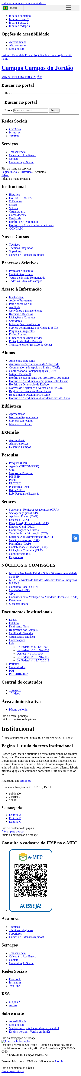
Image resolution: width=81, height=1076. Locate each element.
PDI (11, 670)
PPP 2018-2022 (18, 674)
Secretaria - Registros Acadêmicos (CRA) (34, 509)
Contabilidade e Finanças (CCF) (28, 547)
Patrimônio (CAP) (20, 543)
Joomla (59, 1061)
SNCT (13, 469)
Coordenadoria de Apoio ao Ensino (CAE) (34, 367)
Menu (5, 175)
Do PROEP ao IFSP (21, 198)
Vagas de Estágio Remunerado (27, 277)
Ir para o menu (19, 19)
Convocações (17, 640)
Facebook (15, 979)
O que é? (14, 1002)
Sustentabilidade (18, 603)
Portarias (14, 663)
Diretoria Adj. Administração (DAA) (31, 536)
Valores (13, 208)
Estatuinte (15, 600)
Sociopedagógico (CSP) (23, 513)
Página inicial (10, 171)
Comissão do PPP (19, 590)
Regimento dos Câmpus (23, 629)
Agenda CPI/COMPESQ (24, 466)
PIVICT (14, 480)
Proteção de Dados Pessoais (25, 341)
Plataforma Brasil (19, 486)
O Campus (15, 201)
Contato (13, 158)
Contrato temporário (21, 274)
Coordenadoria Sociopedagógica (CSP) (32, 370)
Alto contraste (17, 45)
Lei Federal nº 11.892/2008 (33, 650)
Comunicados (17, 667)
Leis (11, 643)
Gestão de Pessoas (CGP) (24, 540)
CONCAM (16, 228)
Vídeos (15, 693)
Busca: (9, 110)
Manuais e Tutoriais (20, 424)
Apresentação (17, 413)
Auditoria (14, 307)
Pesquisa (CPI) (18, 463)
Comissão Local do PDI (23, 586)
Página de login (18, 709)
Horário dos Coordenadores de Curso (31, 225)
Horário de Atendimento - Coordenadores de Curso (39, 398)
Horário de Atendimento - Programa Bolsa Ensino (38, 381)
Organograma (17, 211)
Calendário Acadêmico (22, 155)
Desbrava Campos (20, 447)
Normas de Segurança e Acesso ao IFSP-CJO (36, 387)
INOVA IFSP (17, 490)
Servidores (15, 320)
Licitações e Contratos (22, 317)
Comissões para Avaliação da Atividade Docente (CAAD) (43, 597)
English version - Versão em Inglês (29, 1031)
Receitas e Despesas (21, 314)
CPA (12, 593)
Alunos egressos (18, 443)
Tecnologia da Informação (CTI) (28, 533)
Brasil (13, 8)
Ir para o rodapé (19, 26)
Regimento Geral (19, 626)
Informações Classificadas (24, 324)
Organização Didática (22, 636)
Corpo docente (18, 215)
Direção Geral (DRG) (22, 526)
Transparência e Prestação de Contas (30, 344)
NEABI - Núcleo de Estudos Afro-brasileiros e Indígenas (43, 580)
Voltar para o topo (13, 831)
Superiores (15, 251)
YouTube (14, 985)
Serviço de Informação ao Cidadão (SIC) (33, 327)
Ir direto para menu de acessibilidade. (24, 3)
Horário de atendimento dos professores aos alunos (39, 377)
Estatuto (14, 623)
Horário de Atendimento (23, 221)
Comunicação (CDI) (21, 553)
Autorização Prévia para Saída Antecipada (34, 364)
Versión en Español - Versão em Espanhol (34, 1028)
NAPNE (14, 583)
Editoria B (15, 818)
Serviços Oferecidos (21, 420)
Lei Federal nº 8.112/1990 (32, 646)
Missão (13, 204)
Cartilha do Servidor (21, 633)
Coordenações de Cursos (24, 530)
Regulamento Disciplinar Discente (29, 394)
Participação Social (20, 303)
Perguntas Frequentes (21, 331)
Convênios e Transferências (25, 310)
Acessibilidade (17, 42)
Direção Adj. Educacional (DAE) (29, 523)
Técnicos (14, 244)
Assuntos (25, 780)
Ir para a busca (19, 22)
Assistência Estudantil (22, 360)
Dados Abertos (18, 334)
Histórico (26, 171)
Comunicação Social (21, 162)
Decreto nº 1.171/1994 (30, 653)
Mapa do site (16, 48)
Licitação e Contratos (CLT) (26, 550)
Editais (13, 619)
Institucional (16, 297)
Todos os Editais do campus (25, 281)
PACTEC (15, 483)
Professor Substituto (21, 270)
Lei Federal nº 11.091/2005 (33, 657)
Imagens (16, 690)
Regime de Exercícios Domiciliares (30, 391)
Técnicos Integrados (21, 248)
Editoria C (15, 821)
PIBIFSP (14, 476)
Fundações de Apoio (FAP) (25, 337)
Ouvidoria (15, 218)
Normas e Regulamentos (23, 417)
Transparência (17, 151)
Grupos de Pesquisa (21, 473)
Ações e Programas (20, 300)
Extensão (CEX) (19, 519)
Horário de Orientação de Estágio (29, 384)
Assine (13, 1005)
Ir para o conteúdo (21, 15)
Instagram (15, 982)
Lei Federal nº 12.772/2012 (33, 660)
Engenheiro (16, 557)
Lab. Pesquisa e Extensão (24, 493)
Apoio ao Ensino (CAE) (23, 516)
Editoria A (15, 814)
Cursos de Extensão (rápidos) (26, 254)
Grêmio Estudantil (20, 374)
